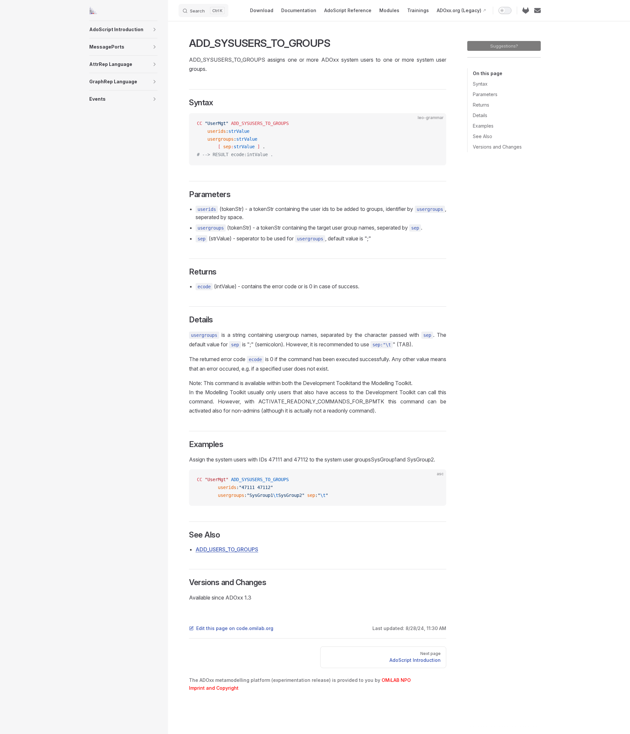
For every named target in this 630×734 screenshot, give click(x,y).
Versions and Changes (497, 147)
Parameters (485, 94)
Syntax (480, 84)
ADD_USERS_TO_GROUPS (227, 549)
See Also (482, 136)
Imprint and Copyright (214, 688)
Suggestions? (504, 46)
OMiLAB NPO (396, 680)
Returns (481, 105)
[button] (154, 29)
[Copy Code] (435, 123)
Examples (483, 126)
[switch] (505, 10)
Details (480, 115)
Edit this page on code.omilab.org (234, 628)
